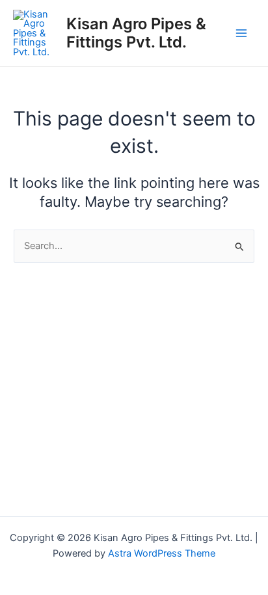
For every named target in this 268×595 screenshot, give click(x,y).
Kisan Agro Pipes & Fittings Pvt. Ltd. (136, 32)
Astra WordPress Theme (161, 553)
